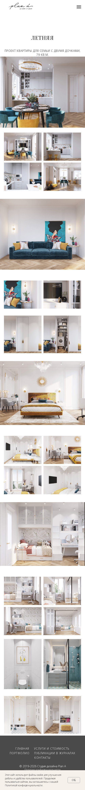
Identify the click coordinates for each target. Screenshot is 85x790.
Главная (22, 748)
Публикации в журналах (55, 753)
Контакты (42, 758)
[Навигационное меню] (79, 7)
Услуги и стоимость (52, 748)
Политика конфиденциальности (42, 769)
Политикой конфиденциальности (23, 785)
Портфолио (20, 753)
